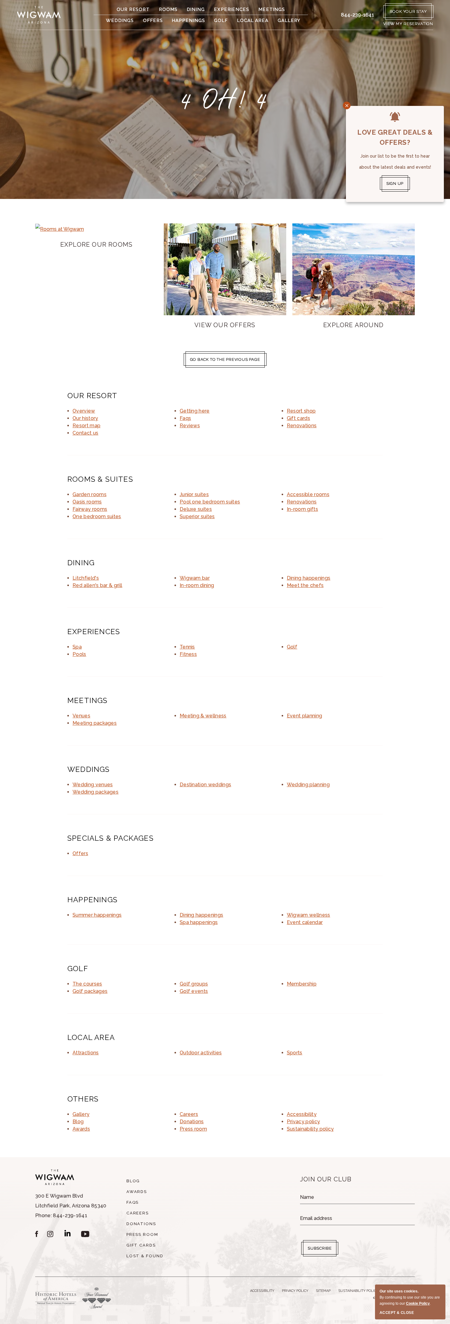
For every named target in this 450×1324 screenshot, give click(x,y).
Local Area (252, 20)
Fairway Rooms (90, 509)
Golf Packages (90, 991)
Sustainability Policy (310, 1129)
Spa (77, 647)
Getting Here (195, 411)
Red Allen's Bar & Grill (97, 585)
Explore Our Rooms (96, 244)
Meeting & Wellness (203, 716)
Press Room (193, 1129)
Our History (85, 418)
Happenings (188, 20)
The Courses (87, 984)
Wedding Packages (95, 792)
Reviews (190, 425)
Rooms (168, 9)
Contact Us (85, 433)
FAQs (185, 418)
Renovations (302, 425)
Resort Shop (301, 411)
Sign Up (394, 183)
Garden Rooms (90, 494)
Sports (294, 1053)
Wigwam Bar (195, 578)
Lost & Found (144, 1256)
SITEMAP (323, 1291)
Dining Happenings (308, 578)
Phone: (71, 1205)
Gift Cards (298, 418)
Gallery (289, 20)
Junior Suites (194, 494)
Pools (79, 654)
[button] (408, 23)
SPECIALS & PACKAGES (110, 838)
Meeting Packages (95, 723)
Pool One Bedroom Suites (210, 502)
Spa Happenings (199, 922)
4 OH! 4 (225, 99)
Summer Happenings (97, 915)
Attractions (86, 1053)
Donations (192, 1121)
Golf (221, 20)
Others (83, 1098)
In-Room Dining (197, 585)
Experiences (231, 9)
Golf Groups (194, 984)
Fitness (188, 654)
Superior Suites (197, 516)
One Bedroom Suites (97, 516)
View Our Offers (224, 325)
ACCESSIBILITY (262, 1291)
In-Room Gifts (302, 509)
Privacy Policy (303, 1121)
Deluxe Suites (196, 509)
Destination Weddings (205, 784)
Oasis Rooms (87, 502)
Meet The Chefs (305, 585)
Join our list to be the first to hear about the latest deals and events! (395, 162)
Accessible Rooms (308, 494)
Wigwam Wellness (308, 915)
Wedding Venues (93, 784)
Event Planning (304, 716)
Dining (196, 9)
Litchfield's (86, 578)
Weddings (120, 20)
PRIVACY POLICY (295, 1291)
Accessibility (302, 1114)
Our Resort (133, 9)
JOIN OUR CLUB (326, 1179)
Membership (302, 984)
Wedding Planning (308, 784)
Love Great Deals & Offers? (395, 137)
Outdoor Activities (201, 1053)
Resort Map (86, 425)
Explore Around (353, 325)
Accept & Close (397, 1313)
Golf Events (194, 991)
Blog (78, 1121)
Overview (84, 411)
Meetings (271, 9)
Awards (81, 1129)
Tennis (187, 647)
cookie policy (418, 1303)
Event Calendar (305, 922)
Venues (81, 716)
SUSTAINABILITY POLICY (358, 1291)
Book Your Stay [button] (408, 11)
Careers (189, 1114)
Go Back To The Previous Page (225, 359)
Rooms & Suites (100, 479)
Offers (153, 20)
